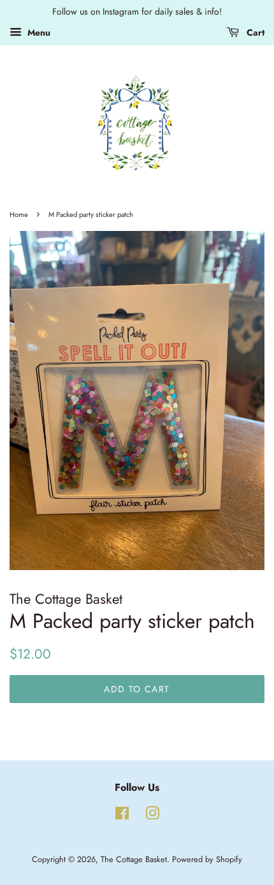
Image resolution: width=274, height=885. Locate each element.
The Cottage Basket (134, 859)
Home (19, 214)
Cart (254, 32)
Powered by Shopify (207, 859)
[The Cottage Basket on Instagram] (152, 816)
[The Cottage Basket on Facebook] (122, 816)
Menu (37, 32)
